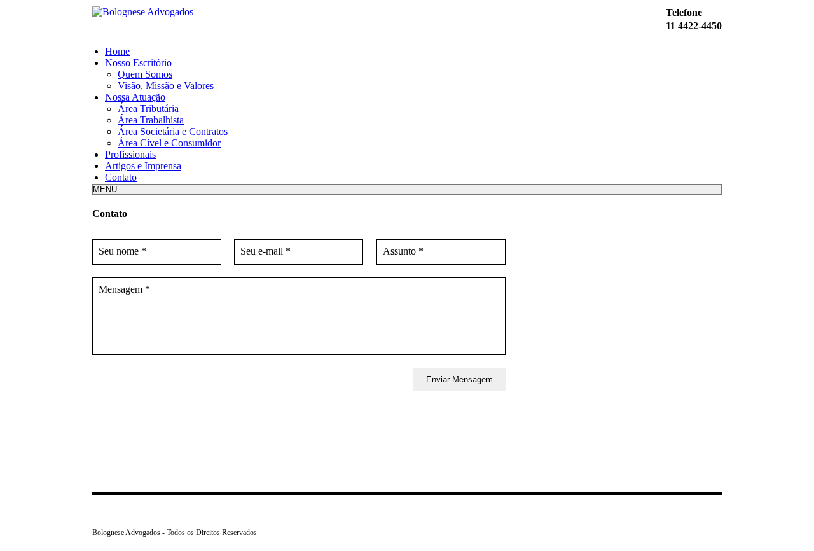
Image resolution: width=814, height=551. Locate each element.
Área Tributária (148, 108)
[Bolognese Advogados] (142, 12)
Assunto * (403, 251)
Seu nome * (122, 251)
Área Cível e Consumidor (169, 142)
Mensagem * (124, 289)
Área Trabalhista (151, 120)
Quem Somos (145, 74)
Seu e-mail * (265, 251)
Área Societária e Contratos (173, 131)
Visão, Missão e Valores (166, 85)
